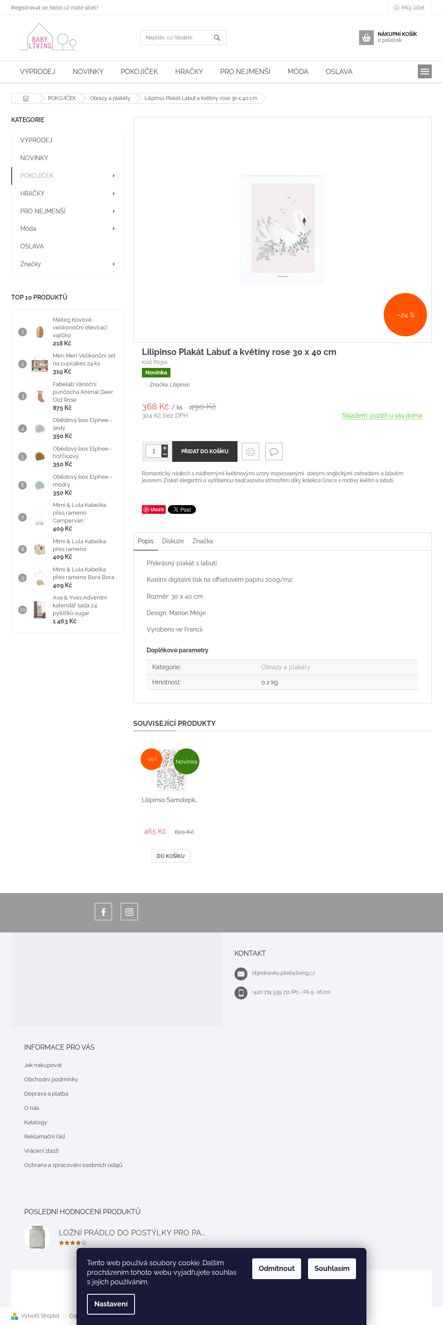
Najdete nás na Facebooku (103, 911)
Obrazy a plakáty (285, 667)
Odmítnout (277, 1268)
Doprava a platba (46, 1093)
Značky (30, 264)
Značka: (170, 385)
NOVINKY (34, 158)
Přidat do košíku (204, 451)
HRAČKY (32, 193)
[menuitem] (37, 71)
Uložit (157, 509)
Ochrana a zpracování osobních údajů (73, 1165)
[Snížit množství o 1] (164, 454)
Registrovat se (29, 8)
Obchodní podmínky (51, 1079)
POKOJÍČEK (37, 175)
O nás (31, 1108)
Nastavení (111, 1304)
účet (90, 8)
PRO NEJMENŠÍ (42, 211)
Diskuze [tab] (173, 541)
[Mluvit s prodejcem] (273, 451)
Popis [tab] (146, 541)
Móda (28, 228)
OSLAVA (32, 246)
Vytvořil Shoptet (40, 1316)
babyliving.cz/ (129, 911)
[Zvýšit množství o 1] (164, 448)
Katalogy (35, 1122)
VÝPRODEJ (36, 140)
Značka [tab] (203, 541)
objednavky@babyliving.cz (283, 973)
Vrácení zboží (41, 1151)
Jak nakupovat (43, 1065)
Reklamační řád (44, 1136)
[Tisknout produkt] (250, 451)
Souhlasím (332, 1268)
